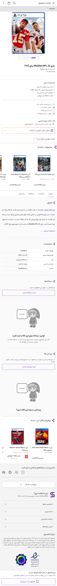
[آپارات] (16, 472)
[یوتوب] (3, 472)
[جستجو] (14, 3)
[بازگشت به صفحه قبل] (53, 3)
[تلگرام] (10, 472)
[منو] (3, 3)
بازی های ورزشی (49, 210)
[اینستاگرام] (22, 472)
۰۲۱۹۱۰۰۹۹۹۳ (44, 496)
